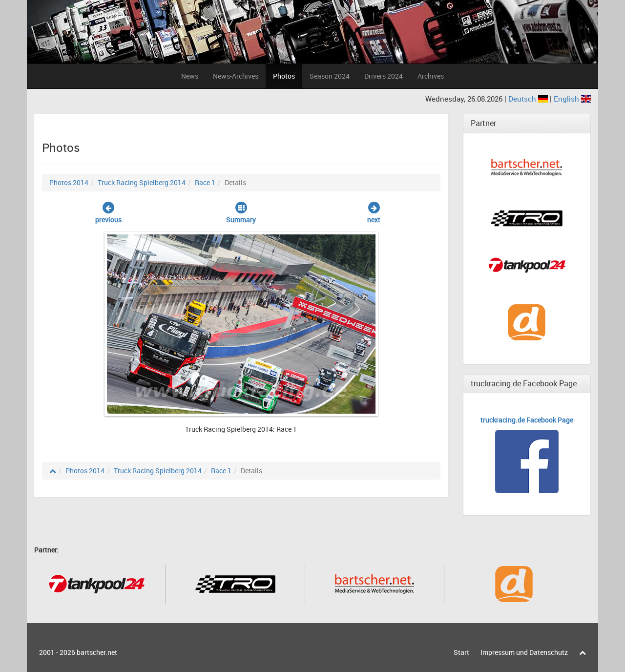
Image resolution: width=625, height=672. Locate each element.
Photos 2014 (68, 182)
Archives (430, 76)
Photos (284, 76)
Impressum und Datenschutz (524, 652)
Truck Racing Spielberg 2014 (142, 182)
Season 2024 (330, 76)
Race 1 (205, 182)
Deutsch (523, 99)
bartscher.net (97, 652)
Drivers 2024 (383, 76)
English (567, 99)
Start (461, 652)
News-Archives (235, 76)
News (189, 76)
